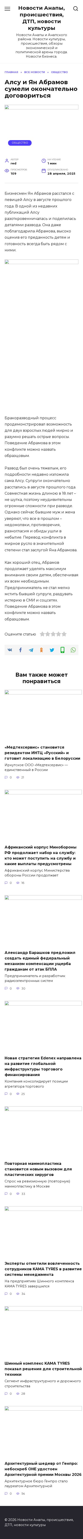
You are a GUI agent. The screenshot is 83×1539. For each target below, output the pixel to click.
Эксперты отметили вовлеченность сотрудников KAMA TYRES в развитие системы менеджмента (43, 1269)
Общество (20, 142)
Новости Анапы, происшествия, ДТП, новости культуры (41, 18)
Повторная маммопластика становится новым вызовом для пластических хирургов (38, 1169)
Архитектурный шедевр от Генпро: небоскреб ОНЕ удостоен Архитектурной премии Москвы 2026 (43, 1469)
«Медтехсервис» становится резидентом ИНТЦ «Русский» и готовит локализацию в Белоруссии (42, 752)
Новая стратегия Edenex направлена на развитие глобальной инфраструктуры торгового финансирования (43, 1066)
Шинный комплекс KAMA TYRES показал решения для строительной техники (43, 1369)
